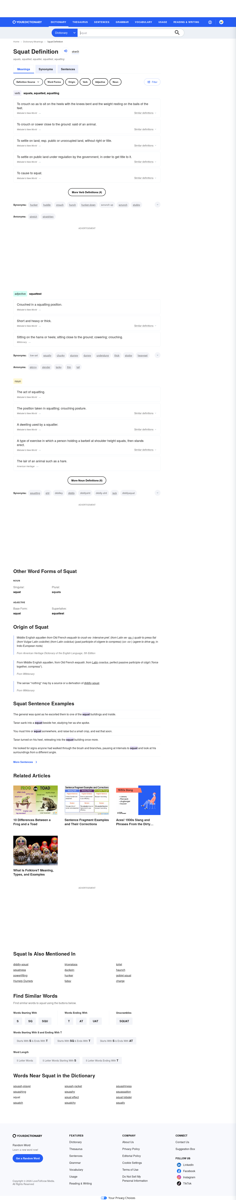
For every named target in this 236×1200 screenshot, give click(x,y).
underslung (103, 355)
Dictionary (61, 33)
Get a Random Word (28, 1158)
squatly (120, 1103)
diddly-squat (91, 683)
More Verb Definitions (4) (87, 192)
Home (16, 41)
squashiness (124, 1086)
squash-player (22, 1086)
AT (81, 1021)
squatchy (70, 1103)
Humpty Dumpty (23, 981)
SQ (30, 1021)
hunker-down (88, 204)
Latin (95, 662)
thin (69, 367)
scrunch (123, 204)
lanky (59, 367)
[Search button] (179, 33)
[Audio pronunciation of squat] (65, 51)
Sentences (68, 69)
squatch (18, 1103)
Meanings (23, 69)
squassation (123, 1092)
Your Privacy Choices (121, 1198)
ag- (153, 642)
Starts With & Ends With (32, 1041)
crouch (60, 204)
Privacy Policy (131, 1149)
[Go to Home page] (27, 22)
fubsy (68, 981)
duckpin (69, 970)
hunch (72, 204)
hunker (34, 204)
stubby (136, 204)
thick (116, 355)
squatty (47, 355)
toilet (119, 964)
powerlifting (20, 975)
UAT (95, 1021)
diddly (71, 493)
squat (124, 1021)
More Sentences (23, 762)
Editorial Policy (131, 1156)
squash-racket (73, 1086)
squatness (19, 970)
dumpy (87, 355)
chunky (61, 355)
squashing (19, 1092)
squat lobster (124, 1097)
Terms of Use (130, 1170)
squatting (35, 493)
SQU (45, 1021)
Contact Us (182, 1142)
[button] (210, 22)
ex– (130, 637)
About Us (128, 1142)
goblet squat (123, 975)
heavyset (143, 355)
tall (78, 367)
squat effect (72, 1097)
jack (114, 493)
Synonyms (46, 69)
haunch (120, 970)
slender (46, 367)
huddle (47, 204)
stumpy (74, 355)
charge (120, 981)
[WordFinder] (221, 22)
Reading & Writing (80, 1183)
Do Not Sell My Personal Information (135, 1178)
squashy (70, 1092)
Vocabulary (76, 1170)
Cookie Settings (132, 1163)
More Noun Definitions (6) (86, 480)
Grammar (75, 1163)
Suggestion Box (185, 1149)
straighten (48, 216)
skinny (33, 367)
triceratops (71, 964)
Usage (73, 1176)
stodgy (128, 355)
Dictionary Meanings (33, 41)
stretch (33, 216)
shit (47, 493)
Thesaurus (75, 1149)
